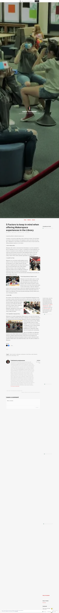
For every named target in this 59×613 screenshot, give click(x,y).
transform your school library (11, 355)
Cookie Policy (16, 611)
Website (29, 219)
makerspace (15, 232)
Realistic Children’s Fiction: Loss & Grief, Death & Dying (31, 392)
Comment (37, 407)
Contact (33, 219)
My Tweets (44, 602)
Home (25, 219)
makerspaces (23, 354)
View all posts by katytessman (15, 386)
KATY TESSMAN (29, 112)
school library (28, 354)
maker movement (13, 354)
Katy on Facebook (46, 595)
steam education (34, 354)
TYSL (18, 355)
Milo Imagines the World (46, 608)
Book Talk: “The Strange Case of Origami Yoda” (14, 391)
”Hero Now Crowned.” (47, 308)
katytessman (9, 232)
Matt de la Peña (45, 609)
